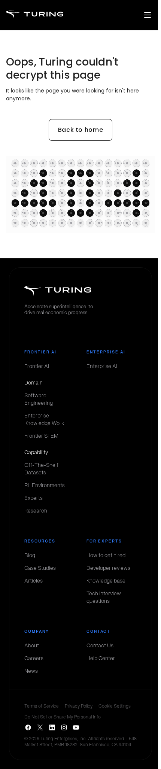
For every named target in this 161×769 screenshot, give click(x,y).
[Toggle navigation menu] (147, 14)
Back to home (80, 129)
